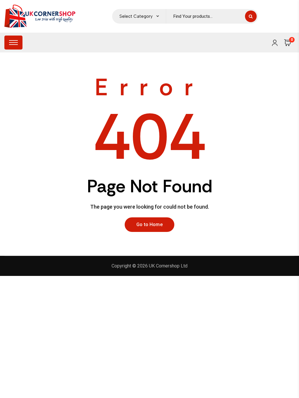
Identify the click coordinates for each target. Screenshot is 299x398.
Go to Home (149, 224)
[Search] (251, 16)
